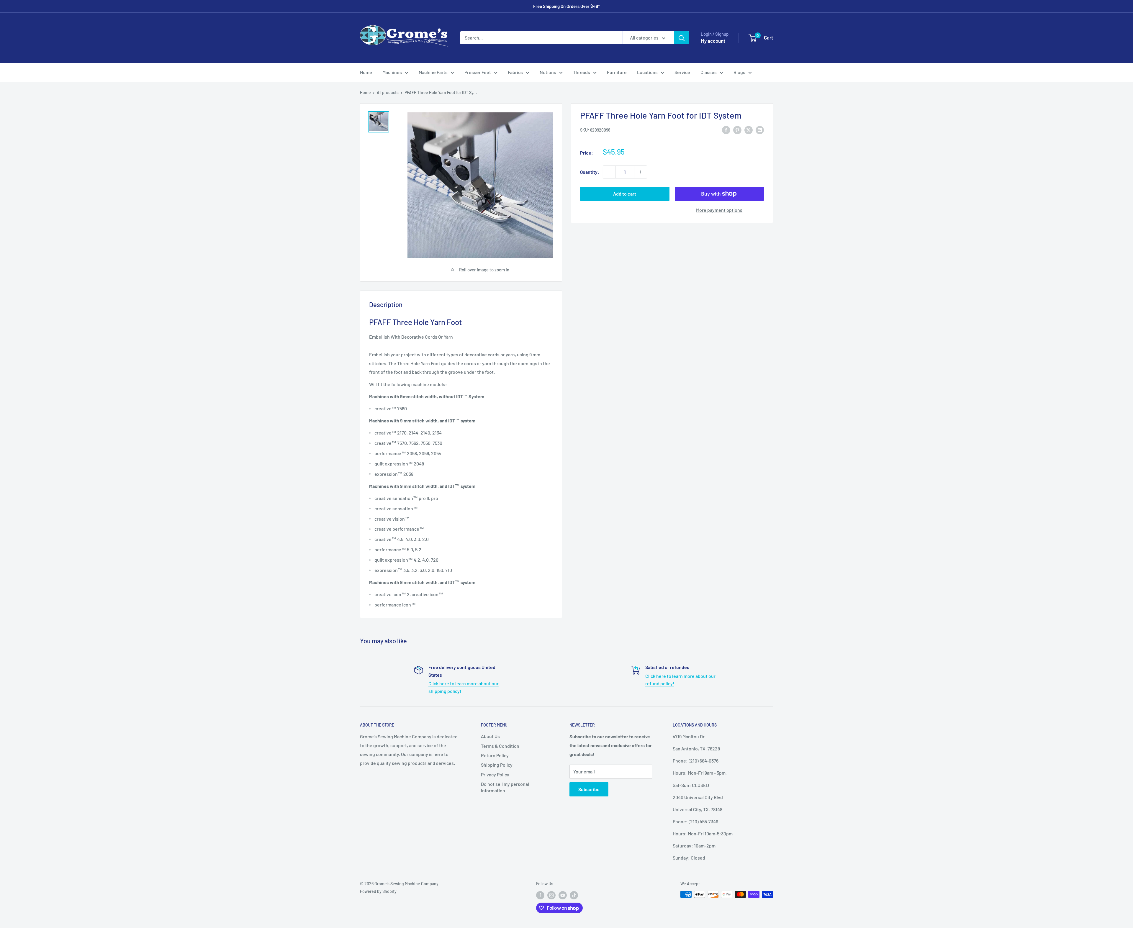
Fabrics (515, 72)
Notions (548, 72)
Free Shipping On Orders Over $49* (566, 6)
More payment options (719, 210)
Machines (392, 72)
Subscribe (589, 789)
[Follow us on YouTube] (563, 895)
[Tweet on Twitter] (748, 129)
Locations (647, 72)
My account (713, 41)
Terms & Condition (500, 746)
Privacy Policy (495, 774)
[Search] (681, 37)
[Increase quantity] (640, 172)
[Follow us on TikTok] (574, 895)
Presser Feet (477, 72)
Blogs (739, 72)
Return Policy (495, 755)
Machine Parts (433, 72)
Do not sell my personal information (505, 787)
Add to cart (624, 193)
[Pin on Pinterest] (737, 129)
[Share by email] (760, 129)
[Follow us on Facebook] (540, 895)
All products (388, 92)
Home (366, 72)
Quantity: (589, 172)
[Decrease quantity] (609, 172)
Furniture (617, 72)
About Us (490, 736)
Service (682, 72)
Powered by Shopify (378, 891)
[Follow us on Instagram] (551, 895)
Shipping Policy (497, 765)
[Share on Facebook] (726, 129)
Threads (581, 72)
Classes (708, 72)
